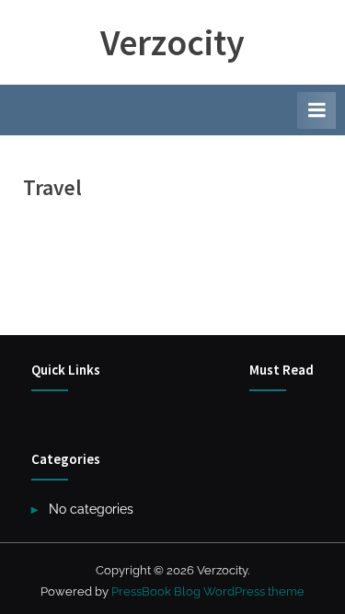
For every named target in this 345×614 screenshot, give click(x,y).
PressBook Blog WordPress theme (208, 591)
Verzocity (172, 42)
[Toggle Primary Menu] (316, 110)
